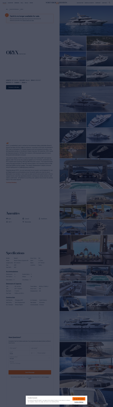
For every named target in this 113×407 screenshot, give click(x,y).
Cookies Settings (78, 402)
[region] (56, 400)
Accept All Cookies (79, 399)
